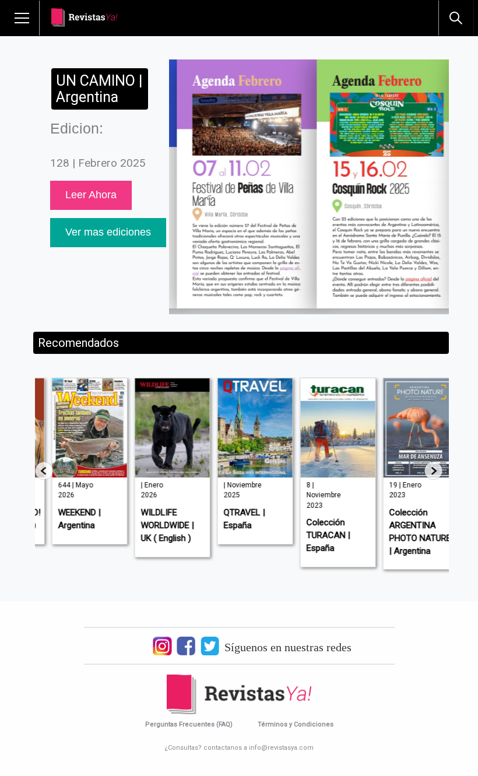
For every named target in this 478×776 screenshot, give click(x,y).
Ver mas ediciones (108, 232)
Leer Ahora (91, 194)
